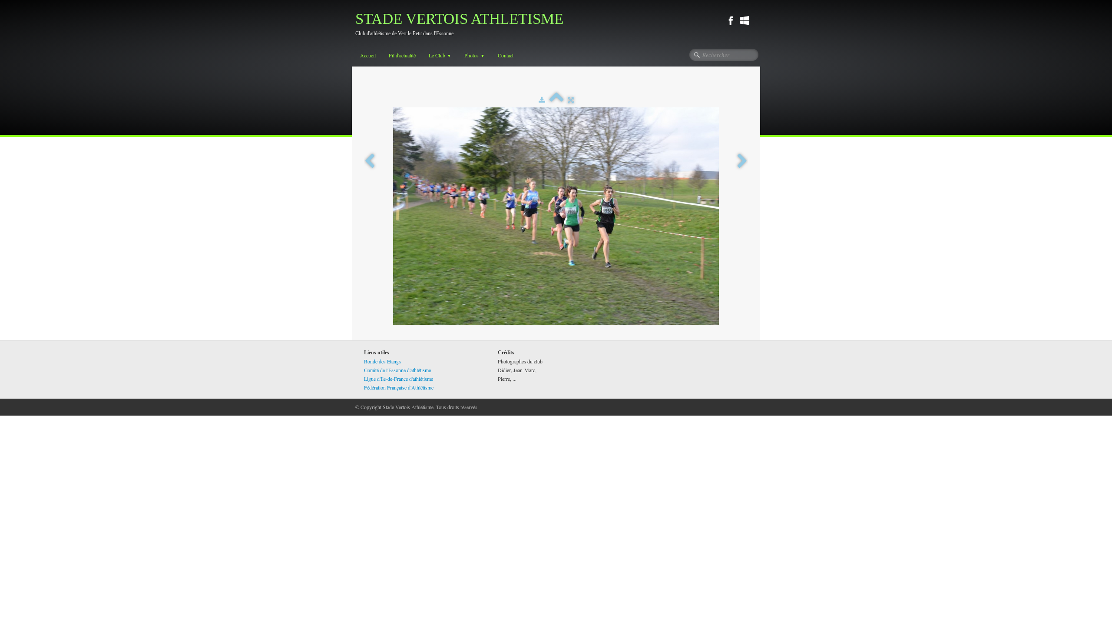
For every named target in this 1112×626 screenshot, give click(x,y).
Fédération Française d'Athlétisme (399, 387)
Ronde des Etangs (382, 361)
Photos (474, 55)
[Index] (556, 99)
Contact (505, 55)
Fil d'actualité (402, 55)
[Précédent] (369, 161)
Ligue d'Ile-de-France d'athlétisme (398, 378)
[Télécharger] (542, 99)
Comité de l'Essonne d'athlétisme (397, 369)
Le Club (440, 55)
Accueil (368, 55)
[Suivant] (742, 161)
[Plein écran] (571, 99)
